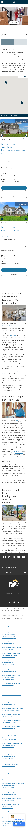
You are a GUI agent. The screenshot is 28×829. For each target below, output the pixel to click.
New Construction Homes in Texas (10, 804)
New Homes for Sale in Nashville (8, 800)
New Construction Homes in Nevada (11, 726)
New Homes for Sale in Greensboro (8, 756)
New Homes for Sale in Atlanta (8, 677)
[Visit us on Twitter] (9, 557)
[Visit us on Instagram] (23, 557)
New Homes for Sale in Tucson (7, 626)
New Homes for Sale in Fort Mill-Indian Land (10, 789)
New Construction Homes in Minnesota (11, 720)
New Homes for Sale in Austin (7, 806)
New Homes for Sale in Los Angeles (8, 634)
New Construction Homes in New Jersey (11, 733)
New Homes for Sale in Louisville (8, 696)
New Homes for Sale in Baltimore (8, 702)
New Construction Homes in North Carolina (13, 751)
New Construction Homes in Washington (12, 821)
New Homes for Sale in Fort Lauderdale (9, 655)
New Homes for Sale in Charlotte (8, 754)
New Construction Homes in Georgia (11, 675)
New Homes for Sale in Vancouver (8, 825)
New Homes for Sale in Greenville (8, 790)
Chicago (13, 6)
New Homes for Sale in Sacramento (8, 641)
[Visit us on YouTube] (18, 557)
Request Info (14, 192)
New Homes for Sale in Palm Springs (9, 638)
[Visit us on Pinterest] (14, 557)
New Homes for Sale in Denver (8, 649)
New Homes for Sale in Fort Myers (8, 657)
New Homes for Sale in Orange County (9, 636)
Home (2, 6)
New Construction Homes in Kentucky (11, 695)
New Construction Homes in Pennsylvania (12, 777)
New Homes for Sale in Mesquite (8, 729)
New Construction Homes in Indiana (11, 689)
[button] (22, 103)
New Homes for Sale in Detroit (8, 716)
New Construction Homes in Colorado (11, 647)
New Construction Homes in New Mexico (12, 743)
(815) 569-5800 (5, 156)
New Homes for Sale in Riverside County (9, 639)
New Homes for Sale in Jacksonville (8, 658)
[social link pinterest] (26, 139)
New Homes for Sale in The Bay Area (9, 632)
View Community (14, 188)
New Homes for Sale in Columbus (8, 767)
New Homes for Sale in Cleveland (8, 766)
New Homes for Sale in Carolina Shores (9, 752)
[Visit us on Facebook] (4, 557)
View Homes (14, 22)
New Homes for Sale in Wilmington (8, 760)
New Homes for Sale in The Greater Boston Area (11, 710)
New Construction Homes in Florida (11, 653)
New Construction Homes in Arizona (11, 623)
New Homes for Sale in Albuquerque (9, 745)
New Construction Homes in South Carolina (13, 783)
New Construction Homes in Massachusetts (12, 708)
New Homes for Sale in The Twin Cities (9, 722)
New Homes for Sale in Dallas (7, 808)
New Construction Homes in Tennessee (11, 798)
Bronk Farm (8, 227)
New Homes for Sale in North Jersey (8, 737)
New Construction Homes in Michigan (11, 714)
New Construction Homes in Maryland (11, 700)
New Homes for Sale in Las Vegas (8, 728)
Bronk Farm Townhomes (8, 145)
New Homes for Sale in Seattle (8, 823)
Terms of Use (7, 598)
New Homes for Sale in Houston (8, 809)
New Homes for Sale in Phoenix (8, 624)
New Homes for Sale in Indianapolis (8, 691)
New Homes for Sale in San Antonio (8, 811)
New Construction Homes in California (11, 630)
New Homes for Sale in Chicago (8, 685)
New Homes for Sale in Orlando (8, 664)
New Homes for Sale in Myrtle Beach (9, 794)
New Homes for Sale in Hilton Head (8, 792)
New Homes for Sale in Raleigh (8, 758)
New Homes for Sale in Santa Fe (8, 747)
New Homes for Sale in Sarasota (8, 667)
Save (14, 196)
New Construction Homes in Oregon (11, 771)
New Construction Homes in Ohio (10, 764)
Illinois (7, 6)
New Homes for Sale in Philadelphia (8, 779)
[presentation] (1, 15)
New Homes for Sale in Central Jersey (9, 739)
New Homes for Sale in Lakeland (8, 660)
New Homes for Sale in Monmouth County (10, 735)
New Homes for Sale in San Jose (8, 643)
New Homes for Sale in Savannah (8, 679)
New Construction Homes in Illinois (11, 683)
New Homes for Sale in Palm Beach (8, 666)
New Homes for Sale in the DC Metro (9, 704)
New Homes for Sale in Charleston (8, 785)
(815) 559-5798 (5, 236)
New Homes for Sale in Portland (8, 773)
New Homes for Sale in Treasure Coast (9, 671)
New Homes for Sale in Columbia (8, 787)
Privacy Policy (16, 598)
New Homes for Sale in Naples (7, 662)
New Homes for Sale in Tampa (7, 669)
